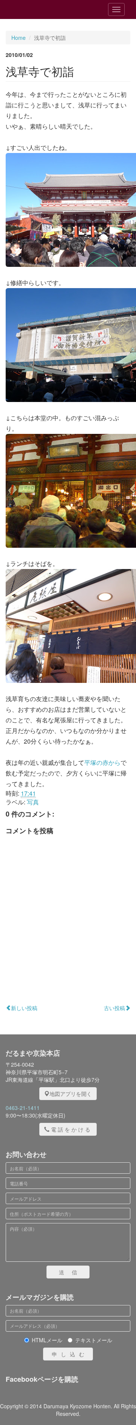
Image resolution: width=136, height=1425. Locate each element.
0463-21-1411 (23, 1107)
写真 (33, 802)
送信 (72, 1272)
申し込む (70, 1354)
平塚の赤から (102, 762)
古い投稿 (114, 1008)
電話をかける (71, 1129)
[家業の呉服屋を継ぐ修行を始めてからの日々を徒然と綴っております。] (49, 9)
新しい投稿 (24, 1008)
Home (18, 37)
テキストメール (93, 1340)
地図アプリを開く (70, 1093)
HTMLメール (47, 1340)
